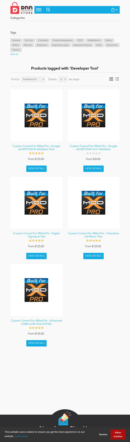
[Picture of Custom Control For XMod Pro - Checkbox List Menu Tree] (93, 203)
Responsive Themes (82, 45)
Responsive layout (60, 45)
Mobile (16, 45)
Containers (43, 40)
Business (16, 40)
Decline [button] (103, 434)
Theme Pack (112, 45)
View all (14, 54)
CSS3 (80, 40)
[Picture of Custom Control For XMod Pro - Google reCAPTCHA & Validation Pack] (36, 115)
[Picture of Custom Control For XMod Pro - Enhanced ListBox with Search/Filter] (36, 290)
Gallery (109, 40)
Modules (28, 45)
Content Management (62, 40)
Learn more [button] (21, 436)
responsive (42, 45)
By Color (29, 40)
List (117, 79)
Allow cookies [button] (118, 434)
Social (98, 45)
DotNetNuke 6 (94, 40)
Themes (16, 50)
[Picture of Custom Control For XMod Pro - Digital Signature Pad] (36, 203)
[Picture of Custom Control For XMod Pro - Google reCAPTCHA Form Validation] (93, 115)
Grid (111, 79)
